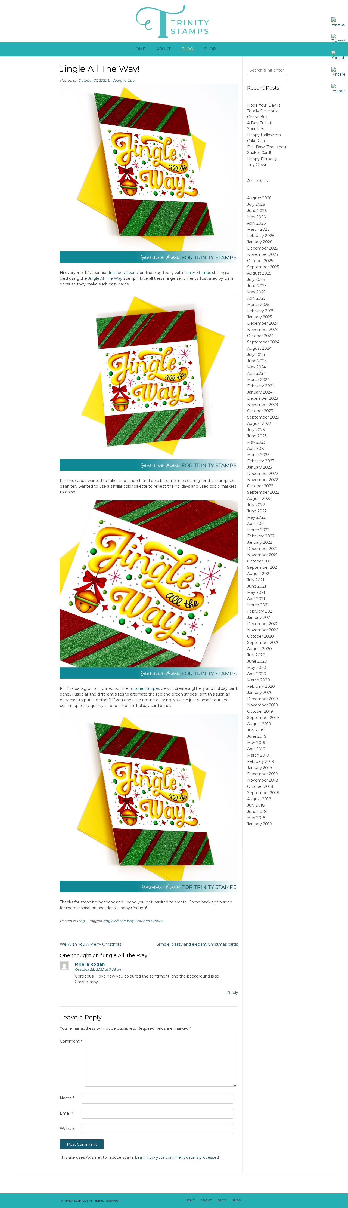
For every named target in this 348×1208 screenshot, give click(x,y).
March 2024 (258, 379)
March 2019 (258, 755)
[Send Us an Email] (248, 1200)
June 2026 (257, 210)
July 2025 (256, 279)
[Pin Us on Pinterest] (283, 1200)
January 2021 (259, 617)
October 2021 (260, 561)
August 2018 (259, 799)
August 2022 (259, 498)
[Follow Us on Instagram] (276, 1200)
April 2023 (256, 448)
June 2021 (256, 586)
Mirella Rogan (90, 964)
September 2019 (263, 717)
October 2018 (260, 786)
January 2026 (259, 241)
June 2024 (257, 360)
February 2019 (260, 761)
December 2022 (262, 473)
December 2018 (262, 773)
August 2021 (259, 573)
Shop (210, 49)
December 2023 (262, 398)
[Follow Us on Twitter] (262, 1200)
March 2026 (258, 229)
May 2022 (256, 517)
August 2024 (259, 348)
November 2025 (262, 254)
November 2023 (262, 404)
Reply (233, 993)
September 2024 (263, 342)
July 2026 (256, 204)
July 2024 (256, 354)
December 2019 (262, 698)
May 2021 (256, 592)
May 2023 (256, 442)
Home (138, 49)
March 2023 (258, 454)
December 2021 (262, 548)
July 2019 (256, 730)
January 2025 (259, 317)
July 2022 (256, 504)
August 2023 (259, 423)
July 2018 (256, 805)
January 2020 (260, 692)
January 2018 (259, 824)
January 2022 (259, 542)
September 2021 (263, 567)
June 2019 (256, 736)
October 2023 (260, 410)
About (163, 49)
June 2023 (257, 436)
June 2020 (257, 661)
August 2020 (259, 648)
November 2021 (262, 554)
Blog (187, 49)
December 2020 (263, 623)
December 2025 (262, 248)
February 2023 (260, 461)
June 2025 (256, 285)
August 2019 (259, 723)
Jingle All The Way (105, 278)
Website (68, 1128)
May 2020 (256, 667)
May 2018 (256, 817)
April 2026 (256, 223)
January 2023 (259, 467)
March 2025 (258, 304)
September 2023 (263, 417)
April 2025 (256, 298)
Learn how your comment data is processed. (177, 1157)
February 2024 (261, 385)
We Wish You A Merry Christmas (90, 944)
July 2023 (256, 429)
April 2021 (256, 598)
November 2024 (262, 329)
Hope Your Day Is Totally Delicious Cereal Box (263, 111)
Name (67, 1098)
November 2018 (262, 780)
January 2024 (259, 392)
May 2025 (256, 292)
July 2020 (256, 655)
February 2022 (260, 536)
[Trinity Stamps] (174, 21)
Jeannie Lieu (123, 80)
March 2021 (258, 605)
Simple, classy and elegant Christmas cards (197, 944)
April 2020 (256, 673)
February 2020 (261, 686)
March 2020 (258, 680)
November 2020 (263, 630)
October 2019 (260, 711)
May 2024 (256, 367)
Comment (71, 1041)
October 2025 (260, 260)
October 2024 (260, 335)
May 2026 (256, 216)
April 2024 (256, 373)
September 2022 (263, 492)
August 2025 (259, 273)
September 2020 (263, 642)
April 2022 (256, 523)
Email (66, 1113)
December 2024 (262, 323)
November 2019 (262, 705)
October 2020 (260, 636)
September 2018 (263, 792)
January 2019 (259, 767)
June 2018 (257, 811)
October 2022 (260, 486)
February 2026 (260, 235)
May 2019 (256, 742)
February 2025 (260, 310)
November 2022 (262, 479)
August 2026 (259, 198)
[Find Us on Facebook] (255, 1200)
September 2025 (263, 267)
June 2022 (257, 511)
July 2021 (255, 579)
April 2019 (256, 748)
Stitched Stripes (145, 688)
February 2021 (260, 611)
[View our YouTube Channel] (269, 1200)
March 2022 (258, 529)
